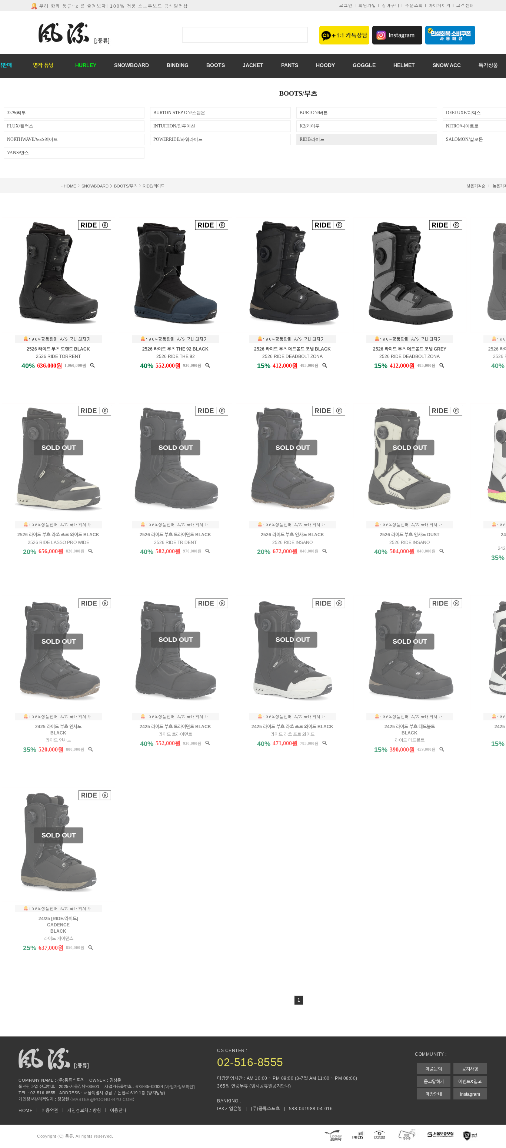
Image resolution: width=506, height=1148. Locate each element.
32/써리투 (16, 112)
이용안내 (118, 1110)
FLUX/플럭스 (20, 126)
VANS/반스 (18, 152)
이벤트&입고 (470, 1081)
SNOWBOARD (95, 185)
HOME (70, 185)
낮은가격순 (476, 185)
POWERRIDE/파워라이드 (178, 139)
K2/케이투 (310, 126)
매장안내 (434, 1094)
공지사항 (470, 1069)
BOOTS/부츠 (125, 185)
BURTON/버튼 (314, 112)
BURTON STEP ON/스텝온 (179, 112)
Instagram (470, 1094)
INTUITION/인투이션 (174, 126)
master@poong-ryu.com (102, 1099)
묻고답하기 (434, 1081)
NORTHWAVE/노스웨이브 (32, 139)
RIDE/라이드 (312, 139)
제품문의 (434, 1069)
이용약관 (50, 1110)
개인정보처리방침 (84, 1110)
